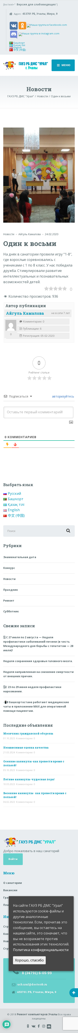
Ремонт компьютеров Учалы (37, 1014)
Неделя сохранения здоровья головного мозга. (38, 661)
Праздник (10, 590)
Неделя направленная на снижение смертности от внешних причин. (38, 674)
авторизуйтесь (62, 396)
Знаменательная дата (19, 557)
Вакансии (10, 890)
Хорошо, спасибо (29, 960)
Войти (13, 859)
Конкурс (9, 568)
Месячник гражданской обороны (28, 733)
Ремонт (8, 600)
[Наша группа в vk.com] (13, 25)
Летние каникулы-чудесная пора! (28, 779)
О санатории (12, 883)
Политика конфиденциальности (40, 949)
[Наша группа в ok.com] (22, 25)
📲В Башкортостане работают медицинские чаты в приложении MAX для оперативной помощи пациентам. (36, 706)
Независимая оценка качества (26, 747)
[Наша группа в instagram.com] (39, 34)
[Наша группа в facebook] (47, 25)
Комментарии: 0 (25, 738)
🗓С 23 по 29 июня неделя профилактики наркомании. (32, 689)
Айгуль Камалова (25, 313)
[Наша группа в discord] (13, 34)
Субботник (11, 611)
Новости (8, 234)
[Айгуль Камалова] (10, 325)
